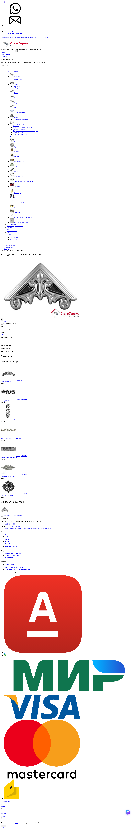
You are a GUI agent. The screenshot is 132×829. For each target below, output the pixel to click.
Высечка (16, 152)
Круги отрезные (19, 161)
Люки (16, 166)
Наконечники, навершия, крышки (23, 127)
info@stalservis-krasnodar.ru (13, 526)
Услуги (9, 234)
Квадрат (16, 103)
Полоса (16, 98)
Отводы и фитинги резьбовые (23, 217)
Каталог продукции (12, 71)
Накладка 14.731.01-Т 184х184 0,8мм (11, 515)
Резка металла (14, 237)
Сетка (16, 117)
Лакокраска (17, 186)
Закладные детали (19, 142)
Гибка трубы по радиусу (11, 555)
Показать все (14, 137)
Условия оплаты (9, 564)
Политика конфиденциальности (13, 568)
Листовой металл (19, 113)
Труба (16, 84)
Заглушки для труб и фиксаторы (23, 181)
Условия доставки (9, 566)
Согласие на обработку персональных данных (18, 569)
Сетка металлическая (10, 546)
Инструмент (17, 208)
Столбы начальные (18, 132)
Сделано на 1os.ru (6, 801)
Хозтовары (17, 213)
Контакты (9, 241)
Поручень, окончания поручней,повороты (25, 131)
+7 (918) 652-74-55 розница (15, 33)
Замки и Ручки (18, 176)
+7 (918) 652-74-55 (9, 31)
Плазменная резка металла (15, 226)
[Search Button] (16, 51)
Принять (3, 825)
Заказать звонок (5, 36)
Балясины (16, 126)
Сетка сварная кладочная (20, 119)
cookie (16, 823)
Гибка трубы (13, 239)
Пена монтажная (19, 198)
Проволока (17, 147)
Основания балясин (19, 129)
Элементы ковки (19, 124)
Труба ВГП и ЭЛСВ (18, 86)
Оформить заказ (5, 67)
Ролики (16, 156)
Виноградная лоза (21, 136)
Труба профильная (18, 88)
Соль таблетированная (21, 222)
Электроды (17, 193)
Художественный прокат (20, 134)
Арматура (17, 76)
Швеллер (17, 108)
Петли (16, 171)
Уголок (16, 93)
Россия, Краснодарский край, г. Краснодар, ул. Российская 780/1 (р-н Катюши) (25, 37)
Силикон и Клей (19, 203)
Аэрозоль (15, 188)
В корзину (4, 334)
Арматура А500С (17, 80)
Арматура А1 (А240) (18, 78)
